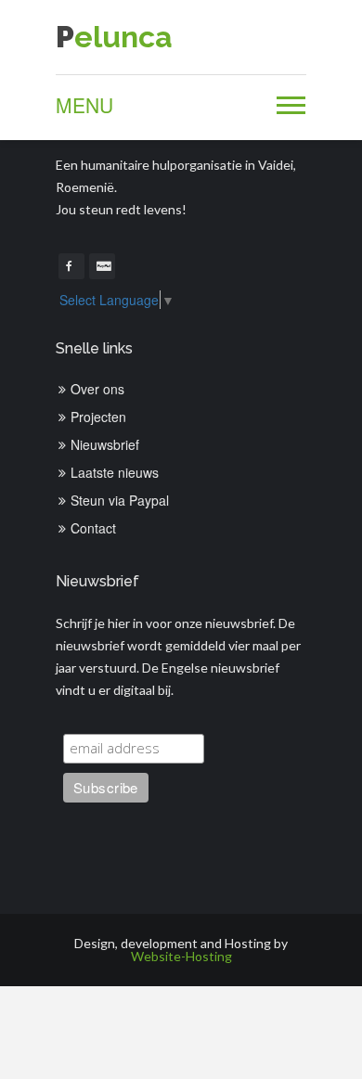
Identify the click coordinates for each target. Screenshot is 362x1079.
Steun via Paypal (120, 500)
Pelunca (114, 36)
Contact (93, 528)
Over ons (97, 388)
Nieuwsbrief (105, 444)
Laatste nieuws (115, 472)
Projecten (98, 416)
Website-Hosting (181, 956)
